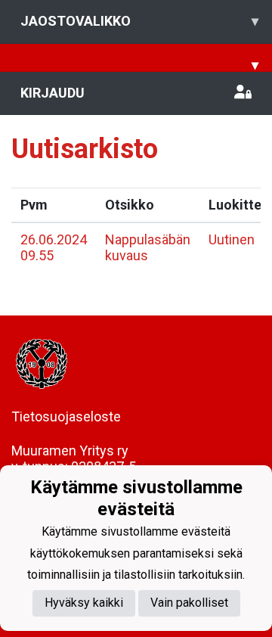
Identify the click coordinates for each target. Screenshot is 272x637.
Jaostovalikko (139, 21)
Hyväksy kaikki (84, 602)
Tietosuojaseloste (66, 416)
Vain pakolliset (189, 602)
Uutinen (232, 239)
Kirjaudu (52, 93)
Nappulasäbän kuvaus (147, 247)
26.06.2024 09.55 (53, 247)
